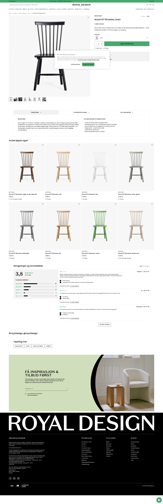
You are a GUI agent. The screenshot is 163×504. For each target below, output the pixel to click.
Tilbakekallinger (85, 464)
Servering (108, 446)
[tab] (36, 112)
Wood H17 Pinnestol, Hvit (90, 194)
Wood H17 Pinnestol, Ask (53, 194)
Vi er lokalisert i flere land (15, 447)
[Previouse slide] (12, 56)
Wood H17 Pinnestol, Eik (53, 253)
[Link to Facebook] (10, 478)
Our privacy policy (82, 60)
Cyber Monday (134, 458)
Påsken (132, 444)
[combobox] (152, 1)
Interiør (108, 448)
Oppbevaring (109, 454)
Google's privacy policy (93, 60)
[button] (152, 1)
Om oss (83, 446)
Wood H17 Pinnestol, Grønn (91, 253)
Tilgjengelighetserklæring (88, 462)
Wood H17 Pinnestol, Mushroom (128, 253)
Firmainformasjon (86, 448)
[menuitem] (11, 9)
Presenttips (133, 446)
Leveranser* (84, 454)
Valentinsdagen (135, 441)
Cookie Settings (75, 64)
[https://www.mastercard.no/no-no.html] (17, 486)
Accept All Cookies (88, 64)
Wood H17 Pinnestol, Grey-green (129, 194)
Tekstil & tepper (110, 450)
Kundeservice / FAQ (86, 441)
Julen (132, 460)
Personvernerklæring (87, 452)
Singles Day (134, 454)
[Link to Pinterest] (18, 478)
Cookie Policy (85, 458)
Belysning (108, 444)
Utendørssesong (135, 448)
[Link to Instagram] (14, 478)
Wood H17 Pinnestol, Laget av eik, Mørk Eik (23, 194)
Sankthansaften (135, 452)
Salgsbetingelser (86, 450)
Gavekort (84, 444)
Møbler (108, 441)
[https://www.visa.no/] (11, 486)
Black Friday (134, 456)
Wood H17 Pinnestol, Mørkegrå (19, 253)
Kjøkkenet (108, 452)
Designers (84, 460)
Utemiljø (108, 456)
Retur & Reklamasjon (87, 456)
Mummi (133, 450)
